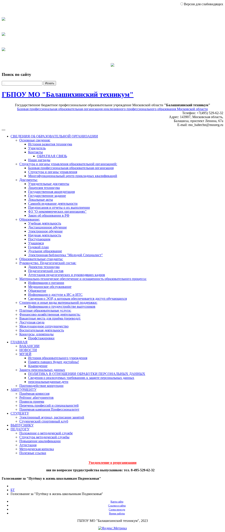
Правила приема (31, 401)
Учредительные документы (48, 184)
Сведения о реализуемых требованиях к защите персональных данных (81, 378)
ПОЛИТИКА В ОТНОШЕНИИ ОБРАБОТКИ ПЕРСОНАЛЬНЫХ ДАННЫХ (86, 374)
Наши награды (39, 160)
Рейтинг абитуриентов (36, 397)
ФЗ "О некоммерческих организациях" (57, 211)
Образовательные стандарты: (41, 259)
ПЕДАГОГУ (20, 429)
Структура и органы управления (52, 172)
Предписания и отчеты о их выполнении (59, 207)
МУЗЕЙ (25, 354)
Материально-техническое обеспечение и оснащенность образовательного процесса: (83, 279)
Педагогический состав (46, 271)
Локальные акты (40, 199)
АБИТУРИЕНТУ (23, 389)
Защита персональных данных (42, 370)
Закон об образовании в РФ (48, 215)
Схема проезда (117, 509)
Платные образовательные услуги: (45, 310)
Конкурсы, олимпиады (36, 334)
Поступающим (39, 239)
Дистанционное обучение (47, 227)
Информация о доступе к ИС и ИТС (55, 294)
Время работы (117, 513)
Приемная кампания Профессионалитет (49, 409)
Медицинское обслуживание (49, 287)
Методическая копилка (36, 449)
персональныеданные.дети (48, 382)
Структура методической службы (44, 437)
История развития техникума (50, 144)
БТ (13, 490)
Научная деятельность (44, 235)
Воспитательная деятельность (41, 330)
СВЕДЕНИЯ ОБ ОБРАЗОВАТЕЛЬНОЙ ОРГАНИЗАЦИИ (54, 136)
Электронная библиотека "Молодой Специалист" (65, 255)
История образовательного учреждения (57, 358)
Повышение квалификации (40, 441)
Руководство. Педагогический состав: (47, 263)
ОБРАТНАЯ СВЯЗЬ (52, 156)
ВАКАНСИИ (29, 346)
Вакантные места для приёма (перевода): (50, 318)
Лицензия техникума (44, 188)
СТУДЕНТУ (20, 413)
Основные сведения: (34, 140)
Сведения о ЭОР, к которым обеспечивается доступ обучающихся (77, 298)
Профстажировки (41, 338)
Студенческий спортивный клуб (43, 421)
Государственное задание (47, 195)
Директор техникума (44, 267)
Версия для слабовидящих (203, 4)
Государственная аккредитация (51, 192)
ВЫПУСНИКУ (22, 425)
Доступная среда (31, 322)
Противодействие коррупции (41, 386)
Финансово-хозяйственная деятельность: (49, 314)
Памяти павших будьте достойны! (53, 362)
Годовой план (38, 247)
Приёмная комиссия (34, 393)
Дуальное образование (45, 251)
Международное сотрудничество (44, 326)
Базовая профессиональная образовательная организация (71, 168)
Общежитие (37, 291)
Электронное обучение (45, 231)
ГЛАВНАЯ (19, 342)
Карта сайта (117, 501)
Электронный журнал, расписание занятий (51, 417)
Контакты (35, 152)
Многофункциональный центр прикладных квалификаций (72, 176)
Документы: (28, 180)
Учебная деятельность (44, 223)
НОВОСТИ (28, 350)
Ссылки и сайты (117, 505)
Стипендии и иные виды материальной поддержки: (58, 302)
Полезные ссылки (32, 453)
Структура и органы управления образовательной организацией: (68, 164)
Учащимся (36, 243)
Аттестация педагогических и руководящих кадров (66, 275)
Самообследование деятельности (53, 203)
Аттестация (27, 445)
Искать (49, 83)
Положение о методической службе (46, 433)
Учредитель (37, 148)
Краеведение (37, 366)
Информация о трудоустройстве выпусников (61, 306)
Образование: (29, 219)
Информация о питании (46, 283)
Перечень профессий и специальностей (49, 405)
